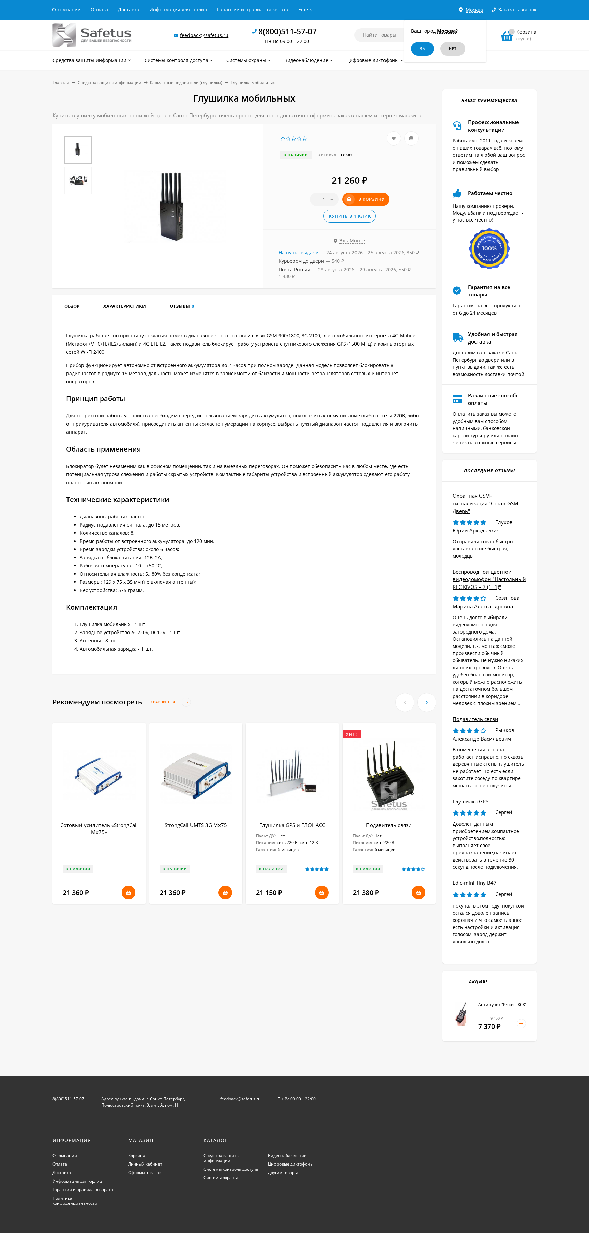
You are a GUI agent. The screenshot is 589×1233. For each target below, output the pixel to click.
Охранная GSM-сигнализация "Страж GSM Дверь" (485, 503)
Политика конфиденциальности (74, 1200)
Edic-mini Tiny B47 (475, 882)
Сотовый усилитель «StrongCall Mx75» (99, 828)
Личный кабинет (145, 1164)
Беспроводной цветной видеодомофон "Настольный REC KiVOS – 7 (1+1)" (489, 579)
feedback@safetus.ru (204, 35)
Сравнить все (165, 702)
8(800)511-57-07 (287, 31)
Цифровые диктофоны (290, 1164)
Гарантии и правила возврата (252, 9)
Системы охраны (220, 1178)
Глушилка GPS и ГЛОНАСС (292, 825)
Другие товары (283, 1172)
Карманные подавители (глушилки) (186, 83)
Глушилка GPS (470, 801)
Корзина (136, 1155)
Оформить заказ (144, 1172)
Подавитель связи (389, 825)
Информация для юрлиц (178, 9)
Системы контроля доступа (230, 1169)
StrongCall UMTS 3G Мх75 (196, 825)
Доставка (128, 9)
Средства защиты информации (109, 83)
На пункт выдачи (298, 252)
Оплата (99, 9)
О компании (66, 9)
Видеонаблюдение (287, 1155)
